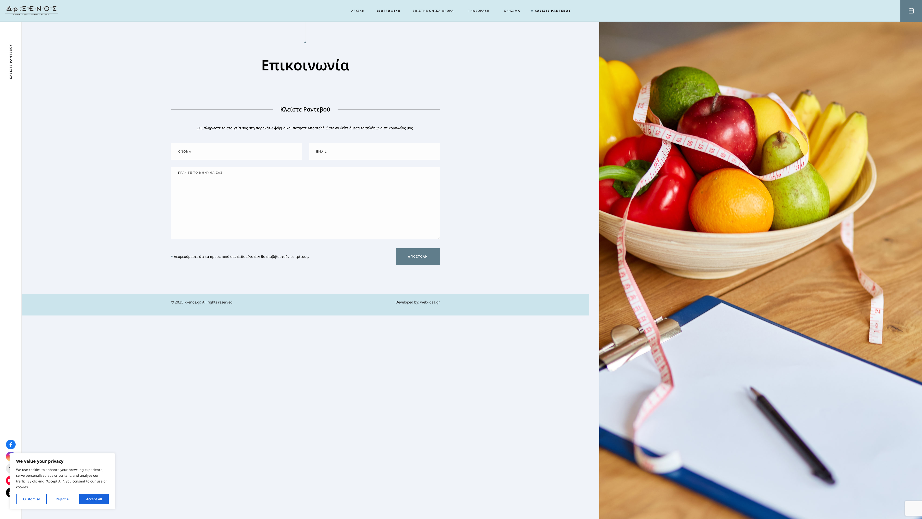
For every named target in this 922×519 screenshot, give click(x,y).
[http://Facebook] (11, 444)
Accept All (94, 499)
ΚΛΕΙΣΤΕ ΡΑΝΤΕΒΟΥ (553, 11)
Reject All (63, 499)
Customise (31, 499)
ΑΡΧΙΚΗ (358, 11)
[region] (62, 481)
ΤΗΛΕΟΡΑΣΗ (479, 11)
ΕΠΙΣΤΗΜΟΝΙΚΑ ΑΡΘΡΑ (433, 11)
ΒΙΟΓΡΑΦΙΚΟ (389, 11)
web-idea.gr (430, 302)
